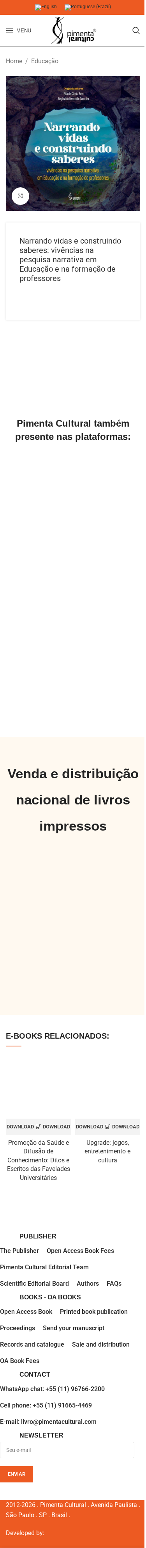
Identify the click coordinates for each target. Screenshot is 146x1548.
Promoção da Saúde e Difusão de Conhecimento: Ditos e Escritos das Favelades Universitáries (38, 1160)
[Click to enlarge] (20, 196)
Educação (44, 61)
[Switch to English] (46, 7)
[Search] (136, 30)
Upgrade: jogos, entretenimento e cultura (107, 1151)
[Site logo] (73, 30)
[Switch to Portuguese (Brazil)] (88, 7)
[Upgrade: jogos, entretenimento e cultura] (108, 1086)
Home (14, 61)
